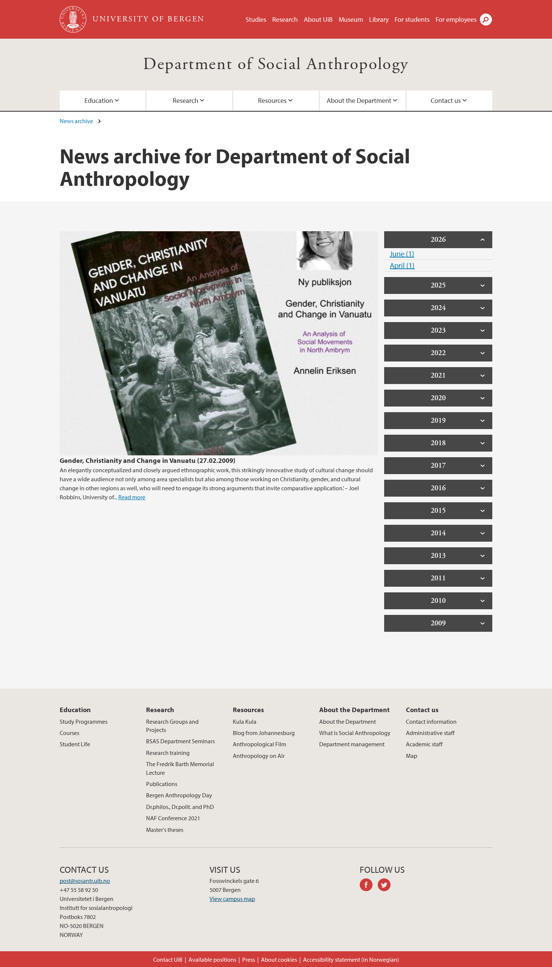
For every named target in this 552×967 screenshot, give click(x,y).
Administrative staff (430, 733)
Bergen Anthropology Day (179, 795)
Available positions (212, 959)
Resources (272, 100)
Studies (256, 19)
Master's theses (164, 829)
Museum (351, 19)
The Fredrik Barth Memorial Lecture (180, 768)
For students (412, 19)
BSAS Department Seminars (180, 741)
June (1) (402, 253)
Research (285, 19)
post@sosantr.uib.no (85, 880)
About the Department (359, 100)
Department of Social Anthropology (276, 64)
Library (379, 19)
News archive (76, 121)
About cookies (279, 959)
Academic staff (424, 744)
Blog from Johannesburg (264, 733)
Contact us (446, 100)
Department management (352, 744)
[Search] (486, 19)
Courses (69, 733)
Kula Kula (244, 721)
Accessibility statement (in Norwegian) (351, 959)
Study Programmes (83, 721)
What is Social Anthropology (355, 733)
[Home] (74, 19)
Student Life (75, 744)
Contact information (431, 721)
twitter (387, 885)
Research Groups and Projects (172, 726)
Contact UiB (167, 959)
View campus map (232, 898)
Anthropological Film (259, 744)
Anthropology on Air (259, 755)
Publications (161, 784)
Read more (131, 497)
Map (411, 755)
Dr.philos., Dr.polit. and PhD (180, 806)
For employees (456, 19)
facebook (369, 885)
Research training (168, 752)
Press (248, 959)
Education (98, 100)
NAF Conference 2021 (173, 818)
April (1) (402, 265)
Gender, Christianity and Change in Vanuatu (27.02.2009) (147, 460)
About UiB (318, 19)
